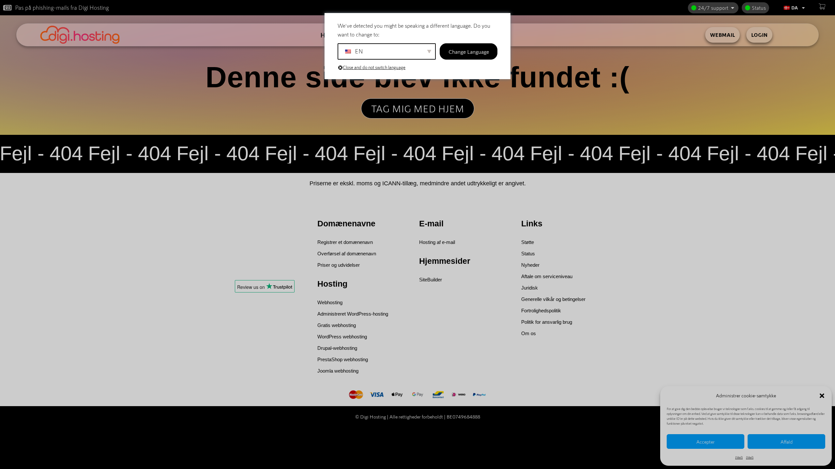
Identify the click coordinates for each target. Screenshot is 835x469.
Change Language (468, 51)
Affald (787, 442)
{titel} (739, 457)
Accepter (705, 442)
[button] (822, 395)
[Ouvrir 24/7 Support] (732, 8)
